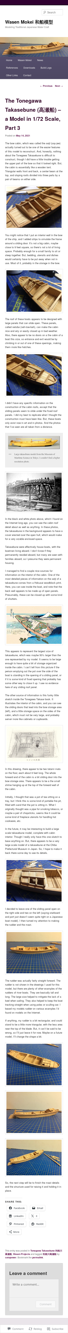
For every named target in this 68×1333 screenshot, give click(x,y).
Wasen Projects (21, 1254)
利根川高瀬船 (49, 1254)
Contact (27, 75)
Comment (46, 1304)
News (40, 60)
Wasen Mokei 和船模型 (29, 22)
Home (9, 60)
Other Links (12, 75)
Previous (46, 86)
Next (59, 86)
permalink (37, 1257)
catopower (10, 1257)
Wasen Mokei (25, 60)
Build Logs (46, 67)
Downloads (29, 67)
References (12, 67)
